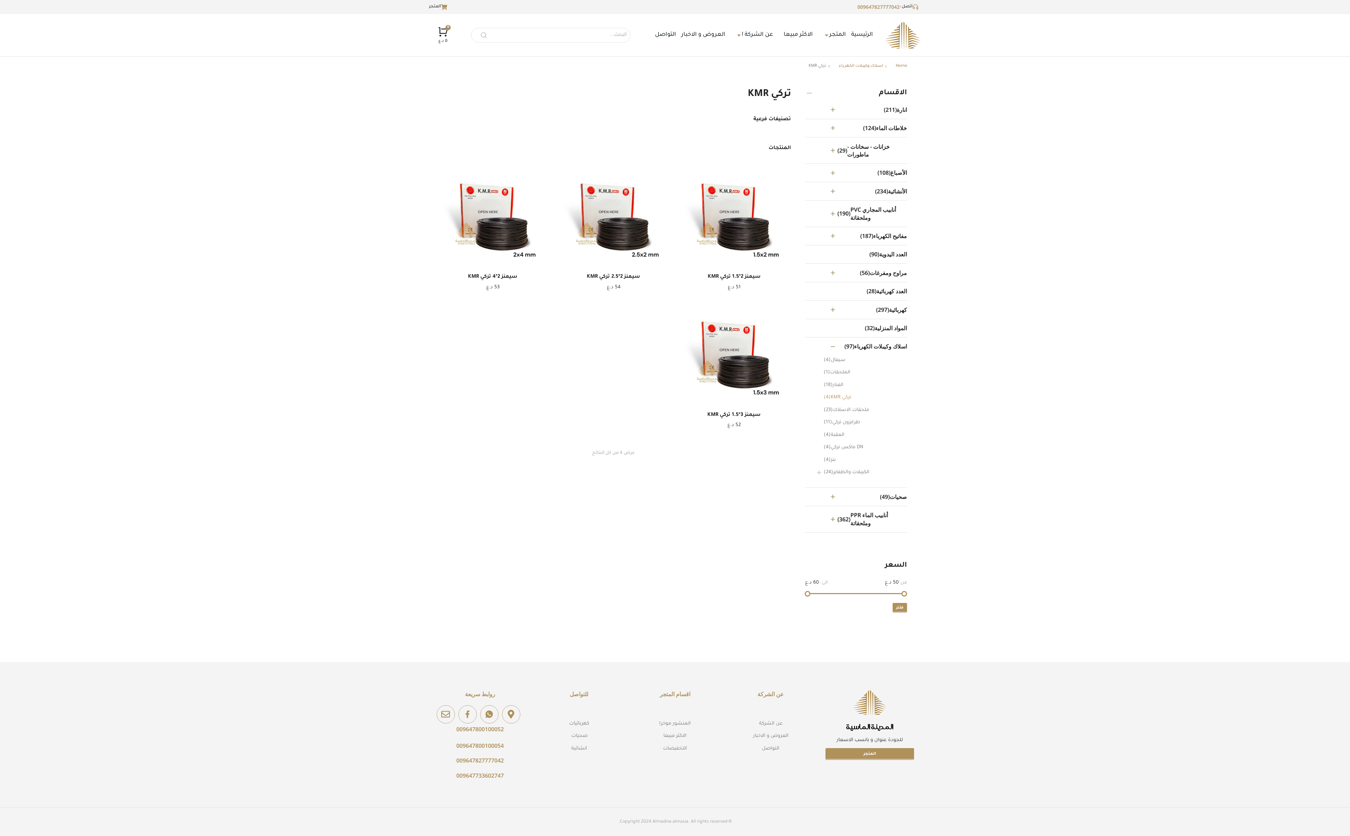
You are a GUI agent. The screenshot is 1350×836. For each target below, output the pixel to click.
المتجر (869, 754)
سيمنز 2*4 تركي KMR (493, 277)
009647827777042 (878, 7)
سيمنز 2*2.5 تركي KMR (613, 277)
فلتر (900, 608)
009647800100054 (480, 746)
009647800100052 (480, 729)
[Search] (484, 35)
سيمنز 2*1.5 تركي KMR (734, 277)
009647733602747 (480, 775)
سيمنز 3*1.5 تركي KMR (734, 415)
